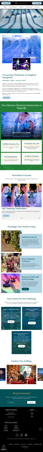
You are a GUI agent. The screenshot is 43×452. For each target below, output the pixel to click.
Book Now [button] (11, 322)
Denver (16, 425)
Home (32, 413)
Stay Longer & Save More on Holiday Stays (21, 334)
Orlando (6, 427)
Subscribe (31, 402)
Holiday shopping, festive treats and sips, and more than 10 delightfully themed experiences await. (31, 160)
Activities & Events (21, 175)
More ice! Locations (11, 422)
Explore (32, 409)
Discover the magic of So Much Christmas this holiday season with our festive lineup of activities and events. (21, 179)
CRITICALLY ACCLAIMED (21, 133)
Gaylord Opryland (11, 409)
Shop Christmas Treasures (28, 260)
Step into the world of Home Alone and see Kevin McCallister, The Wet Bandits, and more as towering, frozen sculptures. (32, 147)
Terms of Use (23, 444)
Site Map (11, 444)
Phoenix (6, 429)
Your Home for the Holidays (21, 299)
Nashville (16, 427)
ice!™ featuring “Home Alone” (14, 209)
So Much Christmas (32, 156)
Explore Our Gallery (21, 361)
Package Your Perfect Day (21, 227)
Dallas (6, 425)
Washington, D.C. (16, 430)
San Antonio (16, 429)
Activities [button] (21, 7)
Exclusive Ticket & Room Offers (11, 309)
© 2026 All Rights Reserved (25, 446)
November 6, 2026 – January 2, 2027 (14, 80)
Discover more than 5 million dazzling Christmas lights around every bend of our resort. (11, 160)
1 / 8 (22, 218)
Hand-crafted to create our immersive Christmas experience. (11, 148)
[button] (6, 3)
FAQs (32, 416)
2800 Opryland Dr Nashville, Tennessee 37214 (11, 413)
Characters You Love (31, 143)
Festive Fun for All (29, 237)
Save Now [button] (26, 289)
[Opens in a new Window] (4, 449)
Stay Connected (21, 393)
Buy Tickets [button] (7, 216)
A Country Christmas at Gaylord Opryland (19, 76)
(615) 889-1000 (11, 417)
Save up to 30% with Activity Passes (30, 278)
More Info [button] (37, 7)
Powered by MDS (25, 447)
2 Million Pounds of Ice (11, 144)
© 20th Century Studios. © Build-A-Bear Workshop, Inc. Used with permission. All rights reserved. (21, 438)
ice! (32, 414)
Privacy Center (17, 444)
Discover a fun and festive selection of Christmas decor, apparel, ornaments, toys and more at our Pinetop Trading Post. (30, 265)
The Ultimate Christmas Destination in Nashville (21, 106)
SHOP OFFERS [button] (7, 98)
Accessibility (29, 444)
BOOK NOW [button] (33, 323)
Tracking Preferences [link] (4, 0)
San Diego (6, 430)
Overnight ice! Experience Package (32, 310)
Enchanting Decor (10, 157)
